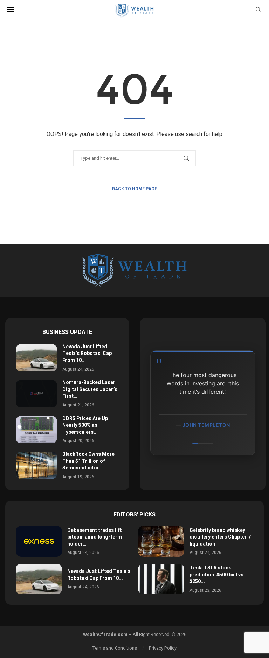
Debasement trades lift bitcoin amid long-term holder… (94, 537)
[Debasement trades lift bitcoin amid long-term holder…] (39, 541)
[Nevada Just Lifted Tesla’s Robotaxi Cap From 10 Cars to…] (36, 357)
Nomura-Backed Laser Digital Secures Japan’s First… (89, 389)
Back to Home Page (134, 189)
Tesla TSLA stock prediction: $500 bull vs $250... (216, 574)
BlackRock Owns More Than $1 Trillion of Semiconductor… (88, 461)
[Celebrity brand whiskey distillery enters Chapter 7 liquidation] (161, 541)
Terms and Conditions (114, 648)
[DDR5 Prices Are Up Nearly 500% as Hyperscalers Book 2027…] (36, 429)
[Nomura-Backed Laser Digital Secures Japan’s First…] (36, 393)
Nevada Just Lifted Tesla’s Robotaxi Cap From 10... (87, 353)
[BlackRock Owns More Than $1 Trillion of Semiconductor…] (36, 465)
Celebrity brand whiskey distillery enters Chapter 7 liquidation (220, 537)
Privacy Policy (163, 648)
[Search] (258, 10)
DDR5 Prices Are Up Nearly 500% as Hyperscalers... (85, 425)
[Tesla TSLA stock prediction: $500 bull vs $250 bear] (161, 579)
